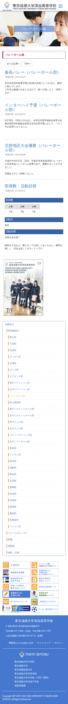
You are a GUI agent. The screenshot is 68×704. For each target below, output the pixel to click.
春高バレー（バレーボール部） (33, 72)
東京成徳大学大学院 (24, 661)
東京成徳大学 (21, 665)
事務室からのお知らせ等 (21, 643)
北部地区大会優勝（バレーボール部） (33, 147)
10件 (26, 63)
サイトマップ (43, 643)
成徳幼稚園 (20, 685)
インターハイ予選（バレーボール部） (33, 107)
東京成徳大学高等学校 (26, 673)
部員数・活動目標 (20, 186)
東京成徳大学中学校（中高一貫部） (32, 677)
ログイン (58, 643)
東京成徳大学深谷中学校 (27, 681)
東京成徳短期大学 (23, 669)
